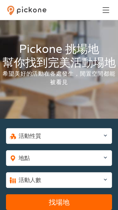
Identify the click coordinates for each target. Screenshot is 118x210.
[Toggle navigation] (105, 10)
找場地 (59, 202)
